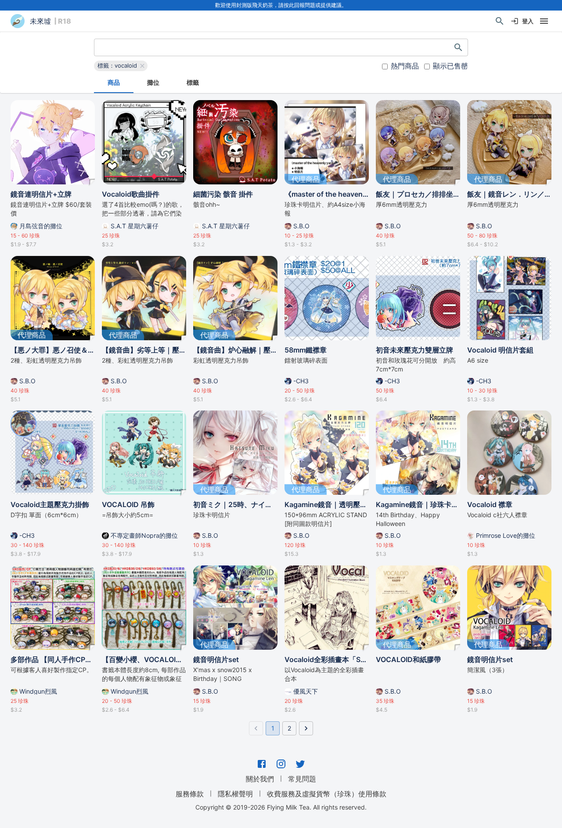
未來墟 (40, 21)
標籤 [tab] (193, 82)
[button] (121, 66)
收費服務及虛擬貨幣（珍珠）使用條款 (326, 793)
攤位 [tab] (153, 82)
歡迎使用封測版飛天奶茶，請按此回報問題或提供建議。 (281, 5)
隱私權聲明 (235, 793)
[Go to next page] (306, 728)
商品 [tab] (114, 82)
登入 (527, 21)
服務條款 (190, 793)
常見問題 (302, 778)
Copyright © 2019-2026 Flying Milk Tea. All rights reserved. (281, 807)
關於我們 (260, 778)
